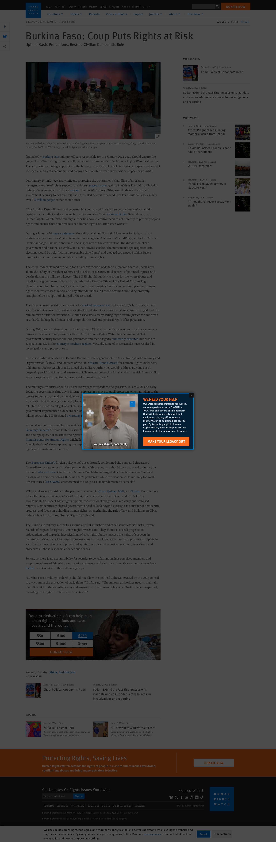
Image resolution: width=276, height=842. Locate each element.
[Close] (191, 395)
